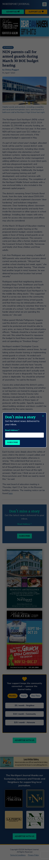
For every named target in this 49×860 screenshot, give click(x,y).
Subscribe (12, 442)
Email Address (12, 430)
